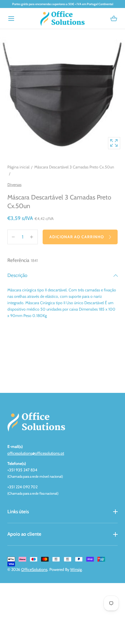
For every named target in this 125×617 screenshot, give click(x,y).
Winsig (76, 569)
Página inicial (18, 167)
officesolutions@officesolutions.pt (35, 453)
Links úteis (18, 511)
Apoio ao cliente (24, 534)
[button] (11, 18)
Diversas (14, 184)
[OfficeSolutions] (62, 18)
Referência (18, 260)
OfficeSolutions (34, 569)
